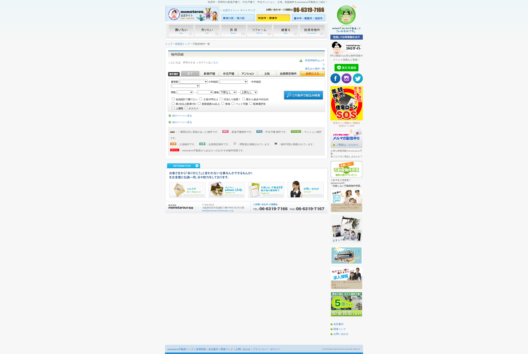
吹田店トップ (182, 43)
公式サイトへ (230, 10)
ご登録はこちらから (347, 144)
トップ (168, 43)
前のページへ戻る (182, 115)
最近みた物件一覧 (315, 68)
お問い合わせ (341, 334)
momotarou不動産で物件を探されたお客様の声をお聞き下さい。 (346, 207)
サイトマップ (247, 10)
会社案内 (338, 324)
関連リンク (340, 329)
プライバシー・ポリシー (266, 349)
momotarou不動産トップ (180, 349)
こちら (214, 62)
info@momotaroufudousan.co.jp (217, 210)
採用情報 (201, 349)
